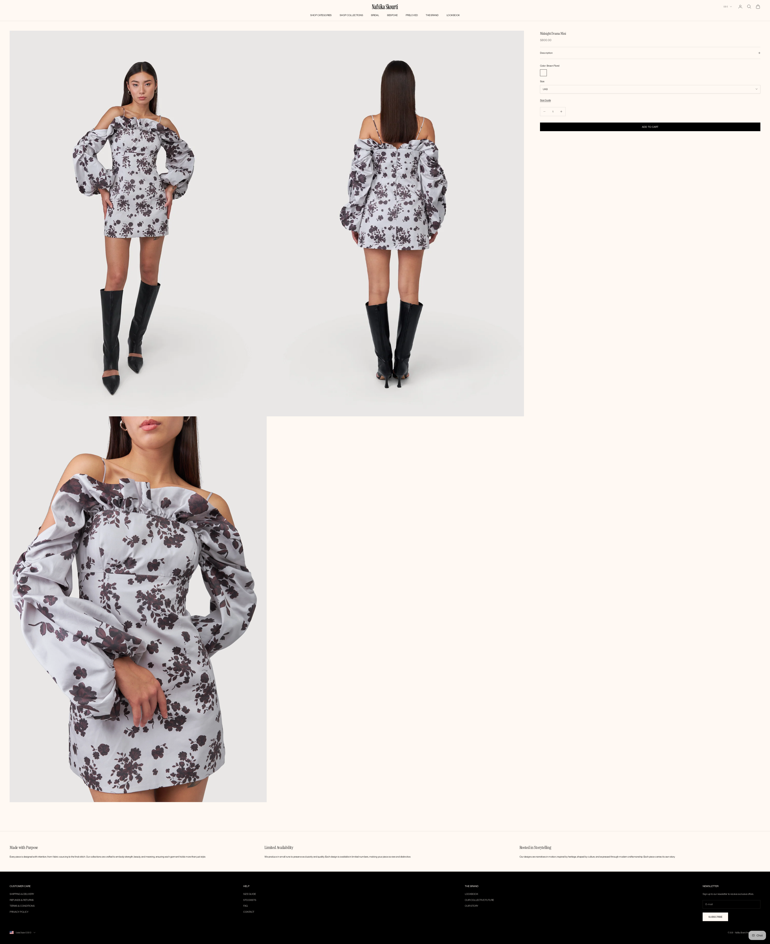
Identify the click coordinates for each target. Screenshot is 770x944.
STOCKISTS (249, 900)
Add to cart (650, 126)
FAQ (245, 905)
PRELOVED (412, 15)
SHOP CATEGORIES (321, 15)
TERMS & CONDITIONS (22, 905)
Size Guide (545, 100)
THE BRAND (432, 15)
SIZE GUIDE (249, 894)
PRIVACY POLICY (19, 912)
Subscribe (715, 917)
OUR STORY (471, 905)
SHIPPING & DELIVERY (22, 894)
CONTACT (248, 912)
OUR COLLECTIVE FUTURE (479, 900)
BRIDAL (375, 15)
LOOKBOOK (453, 15)
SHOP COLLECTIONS (351, 15)
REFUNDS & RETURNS (22, 900)
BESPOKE (392, 15)
